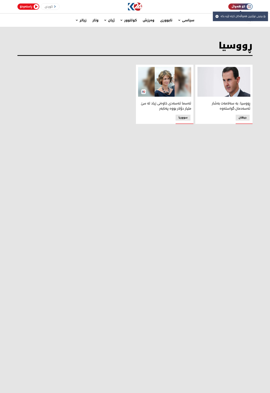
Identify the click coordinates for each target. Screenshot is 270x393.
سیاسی (188, 20)
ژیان (111, 20)
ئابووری (166, 20)
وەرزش (148, 20)
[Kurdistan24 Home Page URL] (135, 7)
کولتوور (130, 20)
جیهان (243, 117)
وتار (95, 20)
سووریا (183, 117)
